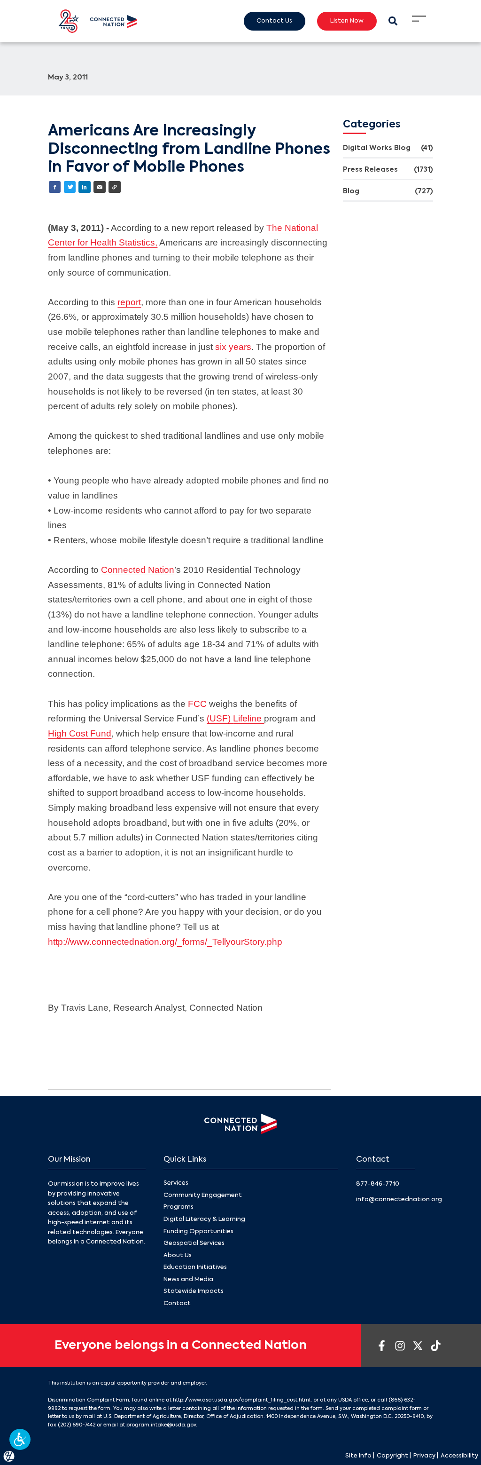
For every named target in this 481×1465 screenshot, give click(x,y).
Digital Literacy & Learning (204, 1219)
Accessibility (459, 1456)
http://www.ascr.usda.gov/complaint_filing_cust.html (241, 1400)
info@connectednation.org (399, 1199)
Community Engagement (202, 1195)
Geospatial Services (194, 1243)
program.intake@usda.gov (161, 1425)
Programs (178, 1207)
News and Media (188, 1279)
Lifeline (248, 718)
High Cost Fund (79, 733)
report (129, 302)
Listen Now (347, 21)
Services (175, 1183)
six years (233, 347)
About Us (177, 1255)
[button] (20, 1439)
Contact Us (274, 21)
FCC (197, 704)
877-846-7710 (377, 1184)
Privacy (424, 1456)
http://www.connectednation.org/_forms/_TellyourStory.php (165, 942)
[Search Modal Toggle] (392, 21)
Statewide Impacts (193, 1291)
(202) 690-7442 (76, 1425)
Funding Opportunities (198, 1231)
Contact (177, 1303)
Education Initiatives (195, 1267)
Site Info (358, 1456)
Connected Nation (137, 570)
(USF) (220, 718)
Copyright (392, 1456)
